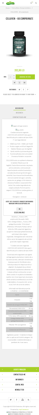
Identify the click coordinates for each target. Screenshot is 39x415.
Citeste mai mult (19, 212)
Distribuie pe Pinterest (28, 89)
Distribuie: (12, 90)
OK (19, 209)
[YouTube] (22, 399)
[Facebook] (16, 399)
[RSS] (28, 399)
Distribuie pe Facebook (23, 89)
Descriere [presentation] (19, 108)
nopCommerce (24, 409)
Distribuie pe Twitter (19, 89)
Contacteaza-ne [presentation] (19, 117)
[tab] (19, 108)
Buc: (5, 77)
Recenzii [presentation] (19, 113)
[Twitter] (10, 399)
